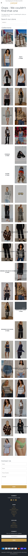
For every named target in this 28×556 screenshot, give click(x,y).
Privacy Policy (14, 527)
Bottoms (14, 508)
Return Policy (14, 525)
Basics (13, 514)
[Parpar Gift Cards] (21, 305)
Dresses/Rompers (14, 509)
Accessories (14, 512)
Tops (14, 506)
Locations (14, 524)
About (14, 522)
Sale (14, 515)
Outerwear (14, 511)
